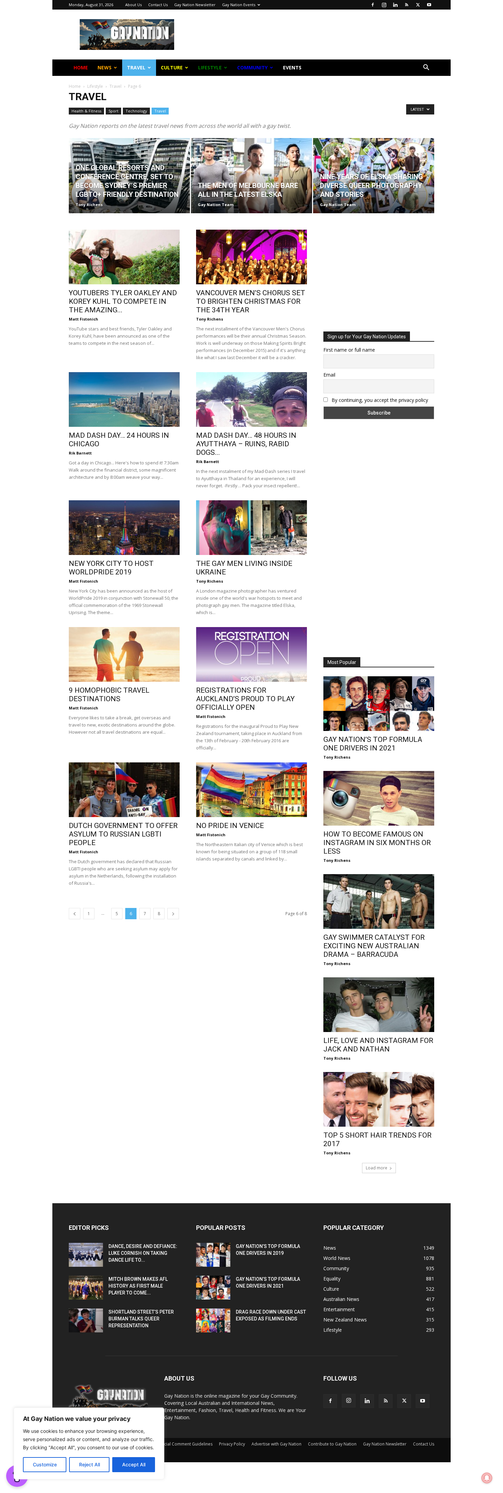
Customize (45, 1464)
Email (177, 109)
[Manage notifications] (486, 1477)
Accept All (133, 1464)
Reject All (89, 1464)
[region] (89, 1443)
